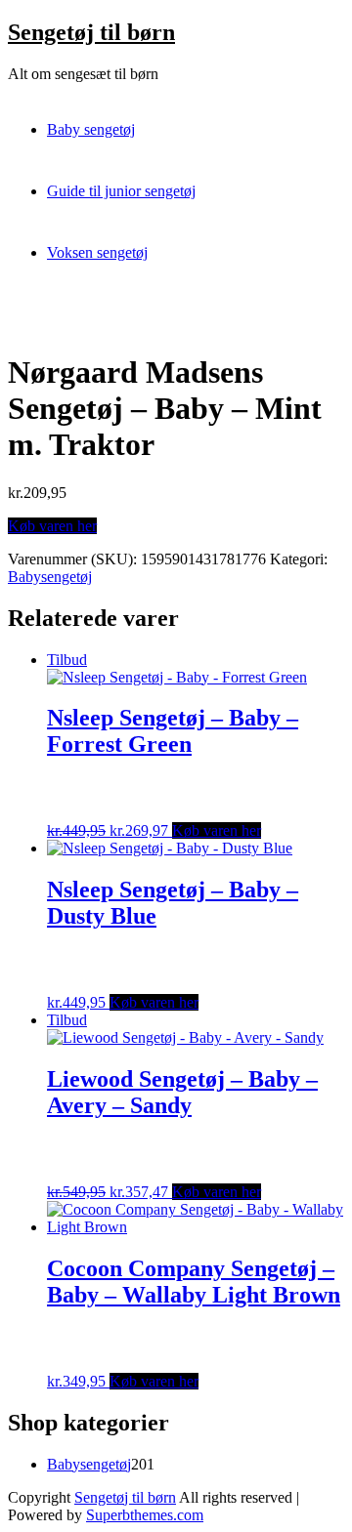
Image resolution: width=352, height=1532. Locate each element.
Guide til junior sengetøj (121, 191)
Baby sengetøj (91, 129)
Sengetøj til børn (91, 32)
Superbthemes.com (144, 1515)
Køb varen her (52, 526)
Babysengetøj (50, 576)
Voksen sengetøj (97, 252)
